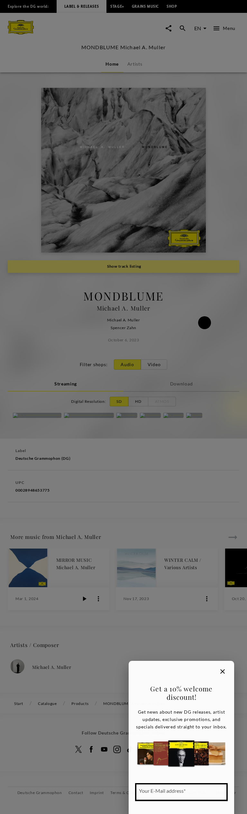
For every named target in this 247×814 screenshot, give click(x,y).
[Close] (222, 671)
